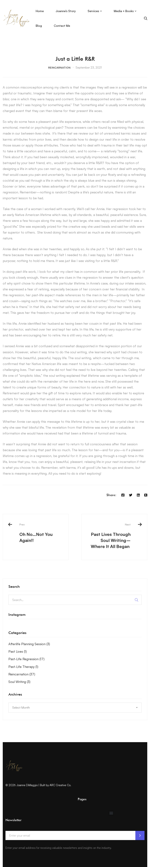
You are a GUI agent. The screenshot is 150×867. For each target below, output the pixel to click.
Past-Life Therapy (23, 667)
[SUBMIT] (140, 835)
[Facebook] (123, 495)
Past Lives (17, 651)
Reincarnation (59, 67)
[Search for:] (75, 600)
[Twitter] (130, 495)
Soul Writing (19, 682)
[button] (111, 813)
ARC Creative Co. (60, 785)
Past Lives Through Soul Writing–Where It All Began (111, 536)
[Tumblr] (145, 495)
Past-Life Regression (26, 659)
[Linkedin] (138, 495)
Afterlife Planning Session (29, 644)
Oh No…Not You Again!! (36, 533)
